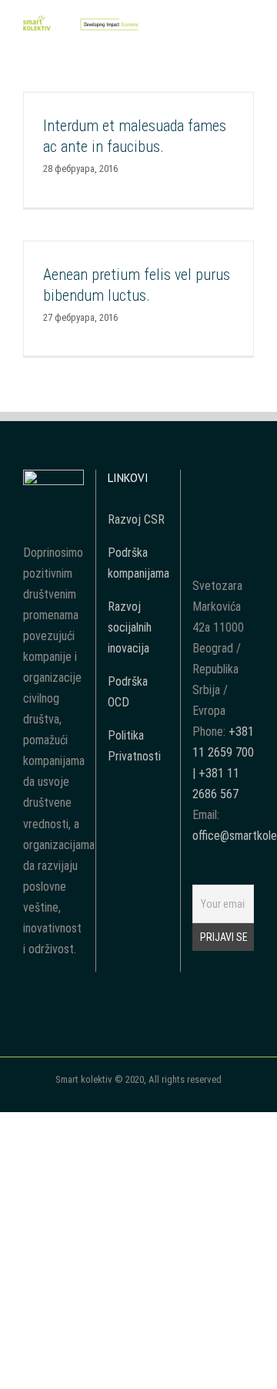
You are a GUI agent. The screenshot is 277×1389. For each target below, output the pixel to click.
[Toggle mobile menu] (248, 30)
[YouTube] (223, 480)
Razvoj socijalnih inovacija (130, 627)
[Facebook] (202, 480)
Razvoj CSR (136, 519)
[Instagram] (244, 480)
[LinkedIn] (223, 508)
